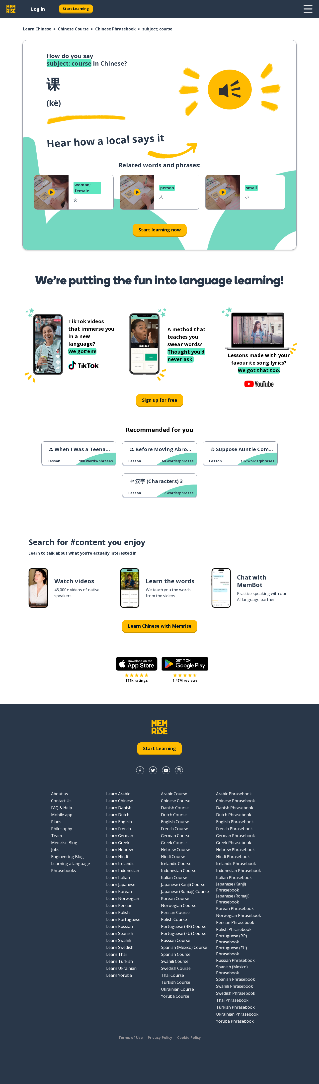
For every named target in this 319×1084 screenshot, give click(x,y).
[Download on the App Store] (137, 664)
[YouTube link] (166, 770)
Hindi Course (173, 856)
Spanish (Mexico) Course (184, 947)
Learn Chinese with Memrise (159, 626)
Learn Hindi (117, 856)
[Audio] (230, 89)
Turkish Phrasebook (235, 1007)
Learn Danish (118, 807)
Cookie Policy (189, 1037)
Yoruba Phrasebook (235, 1021)
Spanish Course (175, 954)
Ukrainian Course (177, 989)
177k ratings (136, 680)
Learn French (118, 828)
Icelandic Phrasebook (236, 863)
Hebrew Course (175, 849)
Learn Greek (117, 842)
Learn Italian (118, 877)
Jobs (55, 849)
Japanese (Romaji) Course (185, 891)
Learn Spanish (119, 933)
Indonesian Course (178, 870)
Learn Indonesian (122, 870)
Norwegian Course (178, 905)
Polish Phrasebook (233, 929)
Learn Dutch (117, 814)
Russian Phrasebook (235, 960)
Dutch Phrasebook (233, 814)
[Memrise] (11, 9)
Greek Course (174, 842)
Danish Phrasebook (234, 807)
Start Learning (76, 8)
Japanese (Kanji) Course (183, 884)
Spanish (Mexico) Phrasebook (232, 970)
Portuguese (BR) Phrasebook (231, 939)
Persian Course (175, 912)
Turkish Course (175, 982)
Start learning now (160, 230)
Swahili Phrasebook (234, 986)
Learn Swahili (118, 940)
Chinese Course (73, 29)
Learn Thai (116, 954)
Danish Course (175, 807)
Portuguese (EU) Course (183, 933)
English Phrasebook (235, 821)
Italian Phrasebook (234, 877)
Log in (38, 9)
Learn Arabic (118, 793)
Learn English (119, 821)
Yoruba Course (175, 996)
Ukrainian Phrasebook (237, 1014)
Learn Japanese (120, 884)
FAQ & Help (61, 807)
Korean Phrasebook (235, 908)
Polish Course (174, 919)
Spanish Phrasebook (235, 979)
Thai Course (172, 975)
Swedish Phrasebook (235, 993)
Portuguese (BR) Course (183, 926)
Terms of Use (130, 1037)
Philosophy (61, 828)
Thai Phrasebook (232, 1000)
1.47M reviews (185, 680)
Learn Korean (119, 891)
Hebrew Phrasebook (235, 849)
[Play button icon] (51, 192)
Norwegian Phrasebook (238, 915)
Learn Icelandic (120, 863)
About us (59, 793)
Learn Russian (119, 926)
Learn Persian (119, 905)
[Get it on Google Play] (184, 664)
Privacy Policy (160, 1037)
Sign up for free (159, 400)
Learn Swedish (119, 947)
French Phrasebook (234, 828)
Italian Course (174, 877)
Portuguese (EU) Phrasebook (231, 951)
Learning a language (70, 863)
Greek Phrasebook (233, 842)
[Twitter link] (153, 770)
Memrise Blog (64, 842)
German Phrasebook (235, 835)
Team (56, 835)
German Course (175, 835)
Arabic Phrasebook (234, 793)
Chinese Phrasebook (115, 29)
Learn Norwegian (122, 898)
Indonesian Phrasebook (238, 870)
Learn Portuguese (123, 919)
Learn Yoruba (119, 975)
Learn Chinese (37, 29)
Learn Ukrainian (121, 968)
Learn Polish (118, 912)
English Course (175, 821)
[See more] (308, 9)
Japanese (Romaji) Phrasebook (232, 899)
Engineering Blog (67, 856)
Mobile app (61, 814)
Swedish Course (176, 968)
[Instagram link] (179, 770)
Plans (56, 821)
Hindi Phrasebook (233, 856)
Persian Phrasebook (235, 922)
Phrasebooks (63, 870)
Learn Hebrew (119, 849)
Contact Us (61, 800)
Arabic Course (174, 793)
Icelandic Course (176, 863)
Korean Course (175, 898)
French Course (174, 828)
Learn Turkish (119, 961)
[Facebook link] (140, 770)
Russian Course (175, 940)
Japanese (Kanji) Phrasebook (231, 887)
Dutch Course (174, 814)
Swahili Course (174, 961)
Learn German (119, 835)
